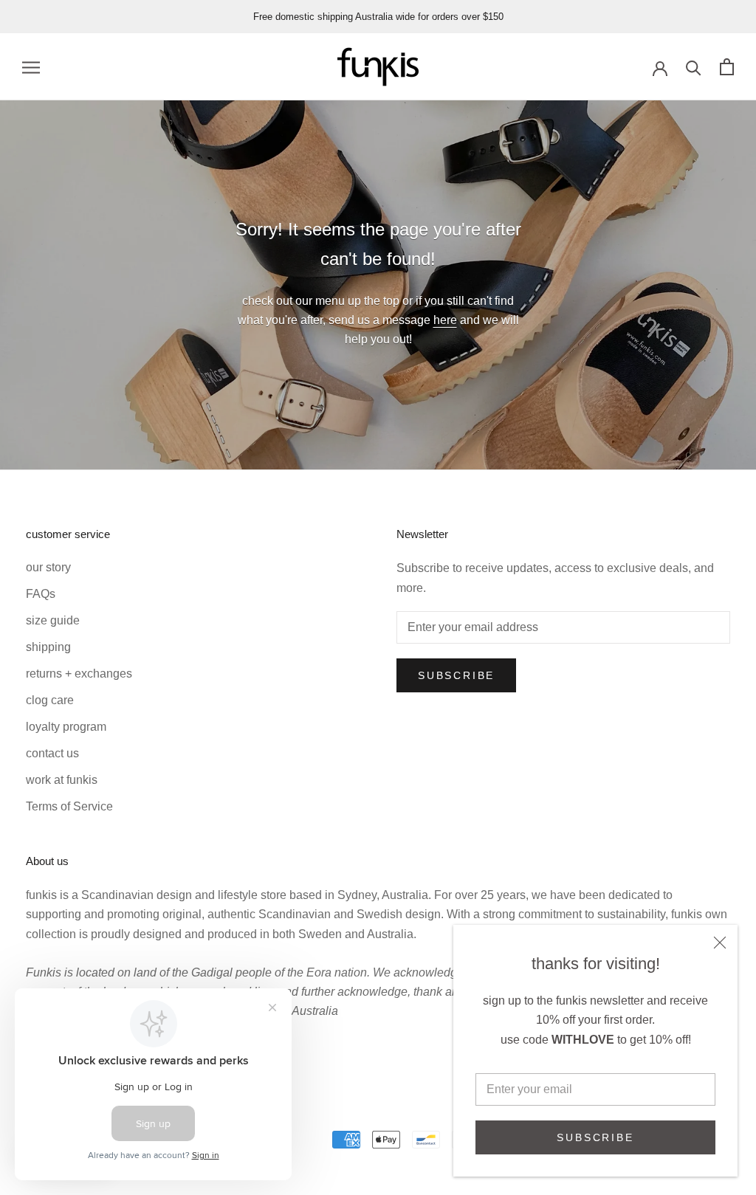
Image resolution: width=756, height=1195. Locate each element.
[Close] (719, 942)
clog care (50, 700)
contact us (52, 753)
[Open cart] (727, 66)
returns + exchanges (79, 673)
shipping (48, 647)
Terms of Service (69, 806)
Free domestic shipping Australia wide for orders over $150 (378, 16)
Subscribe (595, 1137)
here (445, 320)
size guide (53, 620)
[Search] (693, 67)
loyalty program (66, 726)
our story (48, 567)
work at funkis (61, 780)
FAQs (40, 594)
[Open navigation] (31, 67)
